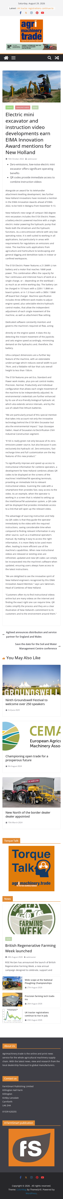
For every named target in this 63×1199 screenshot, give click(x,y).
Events (9, 107)
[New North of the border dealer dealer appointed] (31, 779)
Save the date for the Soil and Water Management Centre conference (36, 646)
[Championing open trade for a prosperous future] (31, 723)
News (35, 107)
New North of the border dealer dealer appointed (28, 814)
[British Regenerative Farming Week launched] (31, 919)
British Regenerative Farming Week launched (30, 948)
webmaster (32, 159)
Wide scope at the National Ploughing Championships (38, 981)
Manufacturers (22, 107)
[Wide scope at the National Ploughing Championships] (12, 983)
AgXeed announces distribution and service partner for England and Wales (31, 634)
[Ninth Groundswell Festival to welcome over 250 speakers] (31, 667)
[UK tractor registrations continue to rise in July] (12, 1016)
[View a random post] (57, 57)
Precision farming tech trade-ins (40, 998)
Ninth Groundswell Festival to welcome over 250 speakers (27, 702)
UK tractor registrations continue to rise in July (37, 1014)
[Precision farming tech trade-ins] (12, 1000)
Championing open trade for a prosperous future (27, 758)
